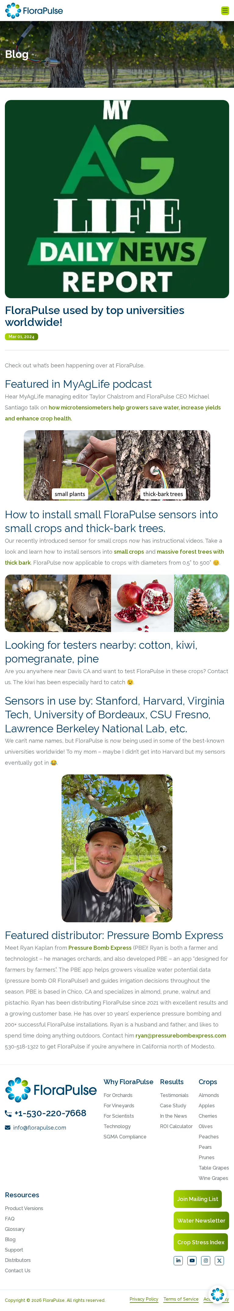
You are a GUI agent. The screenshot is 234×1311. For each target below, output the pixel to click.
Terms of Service (181, 1299)
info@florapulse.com (39, 1127)
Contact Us (17, 1270)
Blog (10, 1239)
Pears (205, 1147)
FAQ (10, 1219)
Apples (207, 1106)
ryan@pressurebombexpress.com (181, 1035)
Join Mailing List (197, 1199)
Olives (206, 1126)
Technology (117, 1126)
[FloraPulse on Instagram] (205, 1260)
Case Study (173, 1106)
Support (14, 1250)
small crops (129, 551)
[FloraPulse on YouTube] (192, 1260)
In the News (173, 1116)
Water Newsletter (201, 1220)
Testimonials (174, 1095)
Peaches (209, 1137)
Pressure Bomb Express (100, 948)
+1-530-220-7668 (51, 1113)
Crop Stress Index (200, 1242)
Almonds (209, 1095)
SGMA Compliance (125, 1137)
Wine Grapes (213, 1178)
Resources (22, 1195)
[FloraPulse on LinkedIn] (178, 1260)
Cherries (208, 1116)
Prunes (206, 1157)
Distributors (18, 1260)
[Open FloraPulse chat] (217, 1294)
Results (172, 1082)
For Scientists (119, 1116)
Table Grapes (214, 1168)
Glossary (15, 1229)
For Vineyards (119, 1106)
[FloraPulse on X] (219, 1260)
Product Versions (24, 1208)
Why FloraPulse (129, 1082)
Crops (208, 1082)
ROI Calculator (176, 1126)
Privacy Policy (144, 1299)
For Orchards (118, 1095)
